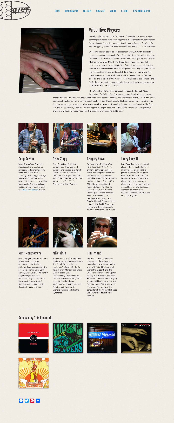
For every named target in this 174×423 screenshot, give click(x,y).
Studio (124, 11)
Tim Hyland (94, 253)
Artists (87, 11)
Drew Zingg (60, 159)
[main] (87, 213)
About (113, 11)
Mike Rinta (59, 253)
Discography (71, 11)
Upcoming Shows (141, 11)
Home (57, 11)
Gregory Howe (96, 159)
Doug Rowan (26, 159)
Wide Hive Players (30, 189)
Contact (100, 11)
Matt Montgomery (29, 253)
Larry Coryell (129, 159)
